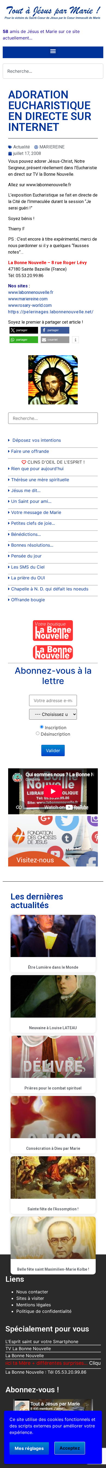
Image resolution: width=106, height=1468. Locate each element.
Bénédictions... (26, 534)
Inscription (55, 727)
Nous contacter (32, 1291)
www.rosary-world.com (30, 305)
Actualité (21, 147)
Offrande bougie (28, 599)
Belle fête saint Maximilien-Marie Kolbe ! (53, 1269)
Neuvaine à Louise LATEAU (53, 1028)
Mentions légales (33, 1304)
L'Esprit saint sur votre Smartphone (41, 1341)
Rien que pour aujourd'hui (37, 468)
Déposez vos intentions (37, 440)
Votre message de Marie (36, 512)
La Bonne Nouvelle (24, 1355)
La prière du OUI (28, 577)
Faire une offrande (30, 451)
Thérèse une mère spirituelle (40, 479)
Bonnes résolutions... (32, 545)
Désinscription (55, 734)
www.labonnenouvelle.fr (30, 292)
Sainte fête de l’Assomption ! (53, 1209)
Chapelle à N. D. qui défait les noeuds (49, 589)
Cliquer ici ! (87, 1363)
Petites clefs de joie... (33, 523)
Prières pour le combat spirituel (53, 1088)
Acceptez (70, 1448)
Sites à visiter (30, 1298)
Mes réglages (29, 1448)
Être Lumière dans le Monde (53, 967)
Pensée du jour (26, 556)
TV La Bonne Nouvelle (28, 1348)
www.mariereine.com (28, 298)
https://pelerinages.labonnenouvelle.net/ (51, 311)
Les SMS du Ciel (28, 567)
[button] (53, 51)
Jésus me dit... (25, 490)
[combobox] (53, 71)
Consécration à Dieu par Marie (53, 1148)
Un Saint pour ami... (31, 501)
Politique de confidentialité (43, 1311)
